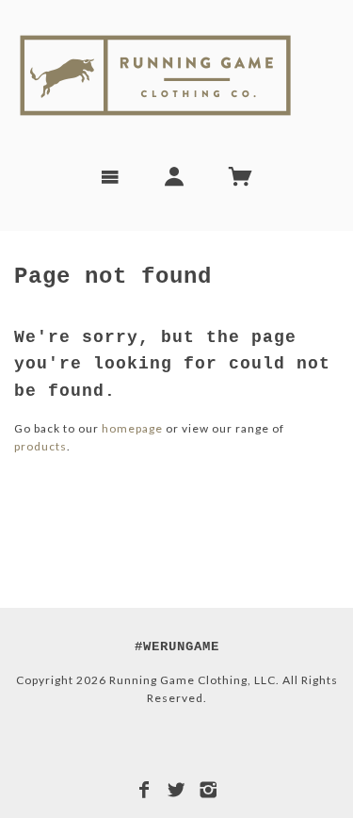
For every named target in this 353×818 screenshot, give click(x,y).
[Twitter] (176, 789)
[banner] (176, 75)
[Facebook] (144, 789)
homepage (132, 428)
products (40, 446)
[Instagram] (208, 789)
